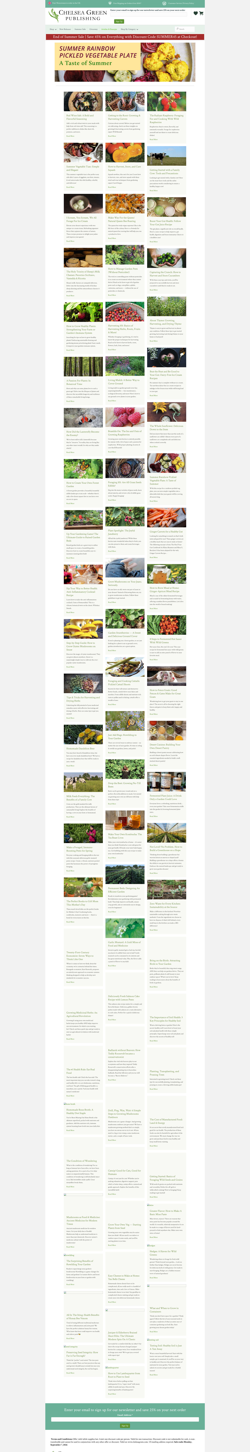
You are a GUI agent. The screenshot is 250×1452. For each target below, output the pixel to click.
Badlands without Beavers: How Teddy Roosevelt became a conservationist (124, 1054)
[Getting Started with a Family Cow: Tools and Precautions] (166, 155)
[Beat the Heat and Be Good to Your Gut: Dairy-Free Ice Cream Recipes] (166, 357)
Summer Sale (80, 29)
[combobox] (185, 29)
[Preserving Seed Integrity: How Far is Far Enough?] (71, 1346)
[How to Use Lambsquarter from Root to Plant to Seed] (112, 1367)
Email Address (125, 1415)
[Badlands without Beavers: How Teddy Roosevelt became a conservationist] (125, 1035)
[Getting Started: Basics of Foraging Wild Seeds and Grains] (166, 1162)
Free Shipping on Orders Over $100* (127, 3)
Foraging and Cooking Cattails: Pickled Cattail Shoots (124, 682)
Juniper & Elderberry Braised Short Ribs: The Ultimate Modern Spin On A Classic (122, 1336)
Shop (52, 29)
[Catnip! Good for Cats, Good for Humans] (125, 1156)
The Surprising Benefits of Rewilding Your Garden (79, 1262)
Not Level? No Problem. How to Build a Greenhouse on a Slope (166, 848)
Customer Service (175, 3)
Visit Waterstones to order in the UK (65, 3)
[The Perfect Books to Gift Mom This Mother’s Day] (83, 887)
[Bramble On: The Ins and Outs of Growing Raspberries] (125, 416)
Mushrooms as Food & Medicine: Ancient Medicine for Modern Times (83, 1221)
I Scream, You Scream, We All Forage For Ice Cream (81, 219)
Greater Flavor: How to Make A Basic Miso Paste (166, 1212)
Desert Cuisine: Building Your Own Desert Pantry (165, 746)
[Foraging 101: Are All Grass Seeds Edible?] (125, 468)
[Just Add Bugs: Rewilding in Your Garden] (125, 720)
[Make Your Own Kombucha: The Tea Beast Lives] (125, 820)
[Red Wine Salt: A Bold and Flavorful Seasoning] (83, 101)
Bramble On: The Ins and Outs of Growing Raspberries (125, 433)
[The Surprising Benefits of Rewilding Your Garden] (69, 1255)
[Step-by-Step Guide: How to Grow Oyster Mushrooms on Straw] (83, 628)
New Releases (65, 29)
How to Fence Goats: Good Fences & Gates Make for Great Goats (165, 693)
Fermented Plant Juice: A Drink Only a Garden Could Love (166, 797)
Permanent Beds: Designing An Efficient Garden (124, 890)
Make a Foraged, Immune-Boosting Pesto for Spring (79, 849)
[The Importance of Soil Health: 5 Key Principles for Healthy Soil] (166, 1003)
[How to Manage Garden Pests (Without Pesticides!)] (125, 254)
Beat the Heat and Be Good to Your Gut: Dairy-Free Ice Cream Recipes (166, 375)
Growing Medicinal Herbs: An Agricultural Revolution (81, 1014)
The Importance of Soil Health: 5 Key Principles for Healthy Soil (166, 1019)
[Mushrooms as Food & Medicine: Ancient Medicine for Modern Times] (83, 1203)
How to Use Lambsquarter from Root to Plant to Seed (124, 1375)
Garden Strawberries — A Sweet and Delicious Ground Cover (124, 634)
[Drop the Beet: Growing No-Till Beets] (125, 768)
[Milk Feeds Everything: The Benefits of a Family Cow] (83, 781)
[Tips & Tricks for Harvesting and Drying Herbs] (83, 683)
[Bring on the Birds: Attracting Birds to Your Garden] (166, 946)
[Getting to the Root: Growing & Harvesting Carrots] (125, 101)
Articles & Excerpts (109, 29)
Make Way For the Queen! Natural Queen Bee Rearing (122, 219)
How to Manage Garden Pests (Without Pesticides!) (123, 270)
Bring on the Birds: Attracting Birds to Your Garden (165, 962)
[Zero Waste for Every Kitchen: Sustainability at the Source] (166, 889)
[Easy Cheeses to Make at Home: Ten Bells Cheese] (125, 1261)
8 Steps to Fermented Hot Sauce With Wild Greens (166, 640)
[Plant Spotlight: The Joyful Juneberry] (125, 516)
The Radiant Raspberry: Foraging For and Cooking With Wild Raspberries (166, 119)
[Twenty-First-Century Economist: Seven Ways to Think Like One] (83, 938)
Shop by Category (128, 29)
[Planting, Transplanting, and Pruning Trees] (166, 1057)
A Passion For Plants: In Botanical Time (78, 382)
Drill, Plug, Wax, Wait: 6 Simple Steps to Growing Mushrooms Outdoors (124, 1114)
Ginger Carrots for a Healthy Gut (166, 531)
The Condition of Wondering (81, 1161)
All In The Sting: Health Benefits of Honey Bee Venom (82, 1316)
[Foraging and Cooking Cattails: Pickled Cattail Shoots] (125, 666)
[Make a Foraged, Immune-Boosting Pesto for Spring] (83, 833)
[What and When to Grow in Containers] (166, 1293)
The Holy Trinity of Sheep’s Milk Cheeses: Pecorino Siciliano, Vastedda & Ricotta (83, 275)
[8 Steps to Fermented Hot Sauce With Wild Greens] (166, 624)
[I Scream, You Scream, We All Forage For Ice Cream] (83, 203)
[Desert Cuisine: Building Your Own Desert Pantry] (166, 730)
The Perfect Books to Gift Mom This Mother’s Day (82, 903)
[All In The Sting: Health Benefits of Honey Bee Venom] (83, 1300)
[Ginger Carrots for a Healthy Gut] (166, 517)
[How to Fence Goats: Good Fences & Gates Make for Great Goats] (166, 675)
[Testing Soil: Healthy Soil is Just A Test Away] (153, 1339)
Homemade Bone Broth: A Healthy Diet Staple (79, 1111)
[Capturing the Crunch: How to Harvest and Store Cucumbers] (166, 257)
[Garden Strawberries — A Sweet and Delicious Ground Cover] (125, 618)
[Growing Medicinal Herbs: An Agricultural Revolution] (83, 998)
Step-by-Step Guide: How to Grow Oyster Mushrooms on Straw (81, 646)
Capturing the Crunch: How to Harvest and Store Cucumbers (165, 274)
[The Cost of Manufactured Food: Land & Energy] (166, 1105)
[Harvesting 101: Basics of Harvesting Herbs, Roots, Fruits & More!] (125, 311)
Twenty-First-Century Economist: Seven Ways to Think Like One (79, 956)
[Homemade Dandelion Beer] (83, 734)
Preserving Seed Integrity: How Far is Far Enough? (82, 1354)
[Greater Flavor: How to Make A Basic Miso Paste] (150, 1205)
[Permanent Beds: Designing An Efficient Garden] (125, 874)
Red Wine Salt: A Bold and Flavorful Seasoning (80, 117)
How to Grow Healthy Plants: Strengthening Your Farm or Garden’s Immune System (81, 329)
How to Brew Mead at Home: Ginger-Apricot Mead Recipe (164, 589)
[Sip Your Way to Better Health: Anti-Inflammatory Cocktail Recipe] (83, 574)
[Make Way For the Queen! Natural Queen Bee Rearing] (125, 203)
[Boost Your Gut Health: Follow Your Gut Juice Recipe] (166, 206)
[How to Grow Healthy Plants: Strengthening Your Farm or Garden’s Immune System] (83, 311)
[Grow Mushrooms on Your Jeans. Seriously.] (125, 567)
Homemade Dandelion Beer (80, 748)
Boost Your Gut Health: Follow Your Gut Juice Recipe (165, 222)
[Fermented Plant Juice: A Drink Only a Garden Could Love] (166, 781)
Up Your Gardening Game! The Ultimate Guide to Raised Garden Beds (83, 537)
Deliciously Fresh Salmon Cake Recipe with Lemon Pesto (124, 998)
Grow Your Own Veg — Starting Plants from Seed (124, 1226)
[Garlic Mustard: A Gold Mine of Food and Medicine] (125, 928)
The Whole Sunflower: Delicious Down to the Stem (166, 427)
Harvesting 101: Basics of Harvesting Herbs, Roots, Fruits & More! (124, 329)
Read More (70, 136)
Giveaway (93, 29)
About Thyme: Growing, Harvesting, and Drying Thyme (165, 322)
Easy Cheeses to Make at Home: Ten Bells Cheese (124, 1277)
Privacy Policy (188, 3)
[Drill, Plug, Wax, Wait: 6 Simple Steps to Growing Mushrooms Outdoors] (125, 1096)
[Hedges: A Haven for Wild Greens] (151, 1245)
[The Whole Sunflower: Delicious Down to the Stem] (166, 411)
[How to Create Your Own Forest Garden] (83, 468)
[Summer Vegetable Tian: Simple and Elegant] (83, 152)
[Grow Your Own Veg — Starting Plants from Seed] (125, 1210)
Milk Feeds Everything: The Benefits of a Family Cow (80, 798)
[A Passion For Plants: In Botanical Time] (83, 366)
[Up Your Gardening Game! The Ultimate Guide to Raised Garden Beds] (83, 519)
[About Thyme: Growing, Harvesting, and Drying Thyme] (166, 306)
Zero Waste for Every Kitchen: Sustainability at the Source (165, 905)
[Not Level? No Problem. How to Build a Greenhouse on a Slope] (166, 832)
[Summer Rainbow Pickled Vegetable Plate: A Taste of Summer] (166, 462)
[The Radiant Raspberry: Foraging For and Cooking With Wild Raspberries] (166, 101)
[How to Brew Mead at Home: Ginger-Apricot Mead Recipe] (166, 573)
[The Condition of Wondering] (83, 1146)
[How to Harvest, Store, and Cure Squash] (125, 152)
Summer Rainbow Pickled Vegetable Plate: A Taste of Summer (163, 480)
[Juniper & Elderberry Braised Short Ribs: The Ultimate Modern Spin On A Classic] (125, 1318)
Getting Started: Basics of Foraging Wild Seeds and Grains (166, 1178)
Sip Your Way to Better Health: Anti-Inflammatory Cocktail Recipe (82, 592)
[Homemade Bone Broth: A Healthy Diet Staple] (69, 1103)
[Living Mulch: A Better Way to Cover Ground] (125, 365)
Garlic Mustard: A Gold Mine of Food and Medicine (124, 944)
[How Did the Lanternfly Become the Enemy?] (83, 417)
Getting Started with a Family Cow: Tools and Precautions (165, 171)
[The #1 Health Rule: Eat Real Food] (83, 1055)
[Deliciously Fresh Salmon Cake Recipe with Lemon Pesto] (125, 981)
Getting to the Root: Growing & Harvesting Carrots (124, 117)
